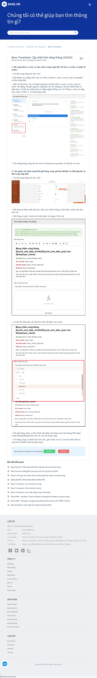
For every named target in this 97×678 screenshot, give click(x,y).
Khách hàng (11, 567)
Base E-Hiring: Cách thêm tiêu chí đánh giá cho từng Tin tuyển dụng (38, 475)
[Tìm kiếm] (75, 33)
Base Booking (12, 623)
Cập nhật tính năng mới (35, 46)
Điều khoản (11, 575)
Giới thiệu (10, 564)
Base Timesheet (54, 46)
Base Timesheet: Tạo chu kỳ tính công (26, 484)
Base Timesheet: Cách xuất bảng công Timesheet (31, 492)
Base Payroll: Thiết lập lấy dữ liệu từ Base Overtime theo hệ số (36, 467)
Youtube (10, 652)
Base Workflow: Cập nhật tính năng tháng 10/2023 (31, 505)
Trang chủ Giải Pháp (15, 46)
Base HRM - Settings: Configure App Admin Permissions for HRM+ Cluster (40, 501)
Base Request (12, 619)
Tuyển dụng (11, 590)
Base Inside (11, 616)
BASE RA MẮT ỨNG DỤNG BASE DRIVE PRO (28, 479)
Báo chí (9, 583)
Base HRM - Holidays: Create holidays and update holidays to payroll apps (40, 496)
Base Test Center (13, 627)
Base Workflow (12, 612)
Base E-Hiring (12, 604)
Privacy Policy (12, 579)
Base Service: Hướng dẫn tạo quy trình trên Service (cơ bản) (34, 471)
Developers (11, 641)
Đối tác (9, 586)
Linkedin (10, 648)
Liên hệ (9, 571)
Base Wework (12, 608)
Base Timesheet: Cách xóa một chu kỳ (26, 488)
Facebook (10, 645)
